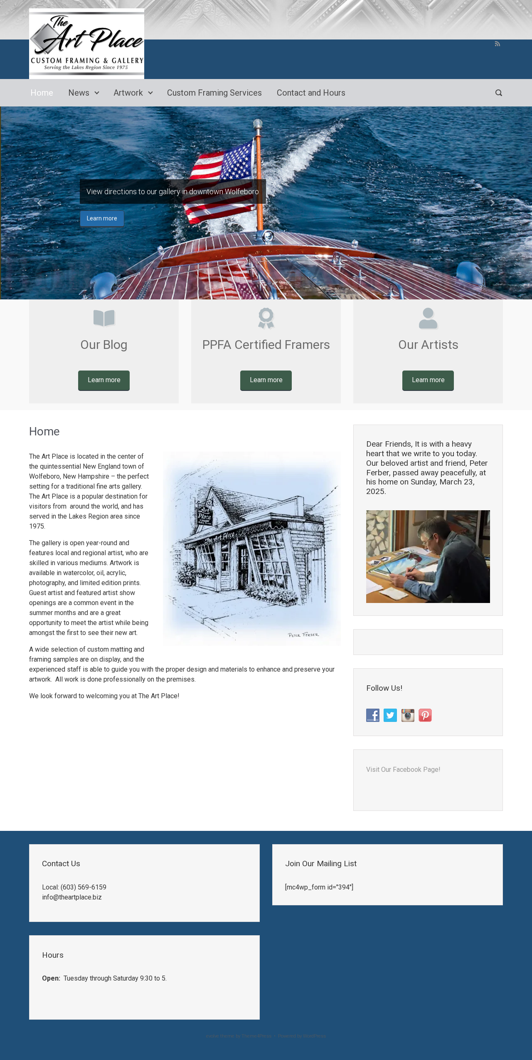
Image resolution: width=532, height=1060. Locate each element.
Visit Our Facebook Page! (403, 769)
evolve (212, 1036)
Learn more (102, 218)
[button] (40, 202)
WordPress (314, 1036)
